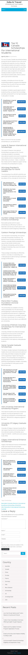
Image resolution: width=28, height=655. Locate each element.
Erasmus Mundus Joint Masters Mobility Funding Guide (14, 634)
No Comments (13, 56)
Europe (7, 575)
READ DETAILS (21, 101)
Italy (6, 584)
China (6, 572)
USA (6, 599)
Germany (7, 581)
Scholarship (8, 590)
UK (6, 593)
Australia (7, 566)
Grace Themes (17, 653)
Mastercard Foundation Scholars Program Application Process (12, 627)
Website (3, 538)
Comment (4, 518)
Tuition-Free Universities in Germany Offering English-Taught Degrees (13, 621)
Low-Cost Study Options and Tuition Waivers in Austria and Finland (13, 614)
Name (3, 530)
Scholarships (7, 500)
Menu (3, 9)
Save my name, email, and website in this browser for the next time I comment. (12, 545)
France (7, 578)
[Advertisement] (14, 27)
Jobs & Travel (14, 2)
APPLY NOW (22, 115)
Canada (7, 569)
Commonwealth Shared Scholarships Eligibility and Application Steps (13, 641)
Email (3, 534)
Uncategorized (9, 596)
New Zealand (8, 587)
